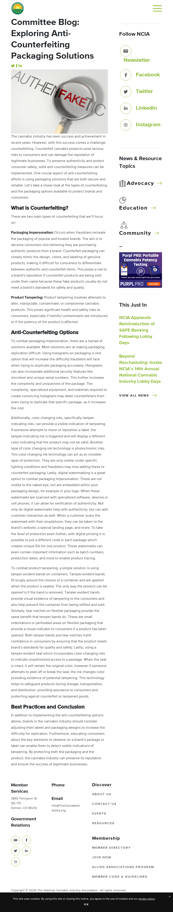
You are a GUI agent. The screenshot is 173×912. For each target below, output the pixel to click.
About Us (101, 794)
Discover (102, 785)
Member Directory (111, 847)
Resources (103, 823)
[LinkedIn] (20, 66)
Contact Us (104, 804)
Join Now (102, 857)
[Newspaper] (15, 840)
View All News (134, 395)
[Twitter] (13, 66)
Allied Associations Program (123, 867)
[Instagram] (125, 125)
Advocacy (140, 183)
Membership (106, 838)
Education (133, 208)
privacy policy (147, 899)
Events (99, 813)
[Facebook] (17, 66)
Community (135, 233)
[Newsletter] (125, 51)
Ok (86, 904)
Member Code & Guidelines (119, 876)
